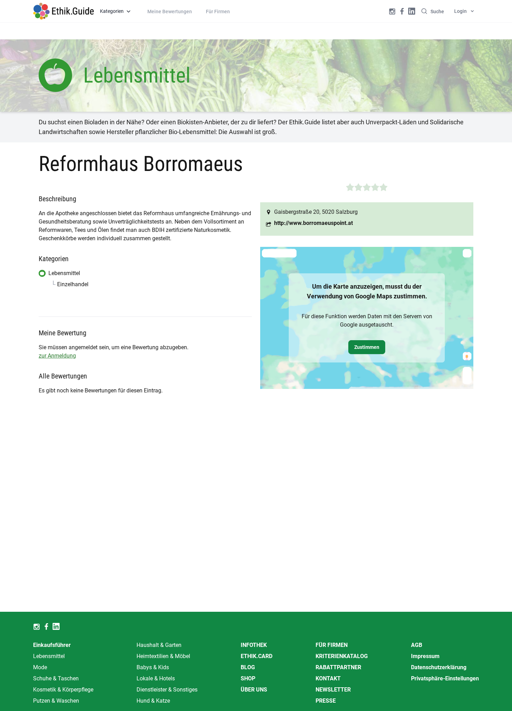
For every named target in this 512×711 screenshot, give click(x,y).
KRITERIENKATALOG (342, 656)
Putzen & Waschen (56, 700)
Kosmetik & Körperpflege (63, 689)
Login (460, 11)
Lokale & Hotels (156, 678)
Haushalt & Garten (159, 645)
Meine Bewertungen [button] (169, 11)
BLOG (248, 667)
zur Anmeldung (57, 355)
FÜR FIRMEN (332, 645)
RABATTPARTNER (338, 667)
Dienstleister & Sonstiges (167, 689)
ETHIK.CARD (256, 656)
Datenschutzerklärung (438, 667)
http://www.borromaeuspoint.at (313, 223)
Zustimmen (366, 347)
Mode (40, 667)
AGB (416, 645)
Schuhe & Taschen (56, 678)
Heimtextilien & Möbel (163, 656)
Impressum (425, 656)
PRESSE (326, 700)
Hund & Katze (153, 700)
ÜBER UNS (254, 689)
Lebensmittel (49, 656)
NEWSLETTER (333, 689)
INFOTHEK (254, 645)
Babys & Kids (153, 667)
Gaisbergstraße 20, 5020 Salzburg (316, 212)
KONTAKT (328, 678)
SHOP (248, 678)
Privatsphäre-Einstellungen (445, 678)
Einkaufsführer (52, 645)
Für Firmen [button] (218, 11)
